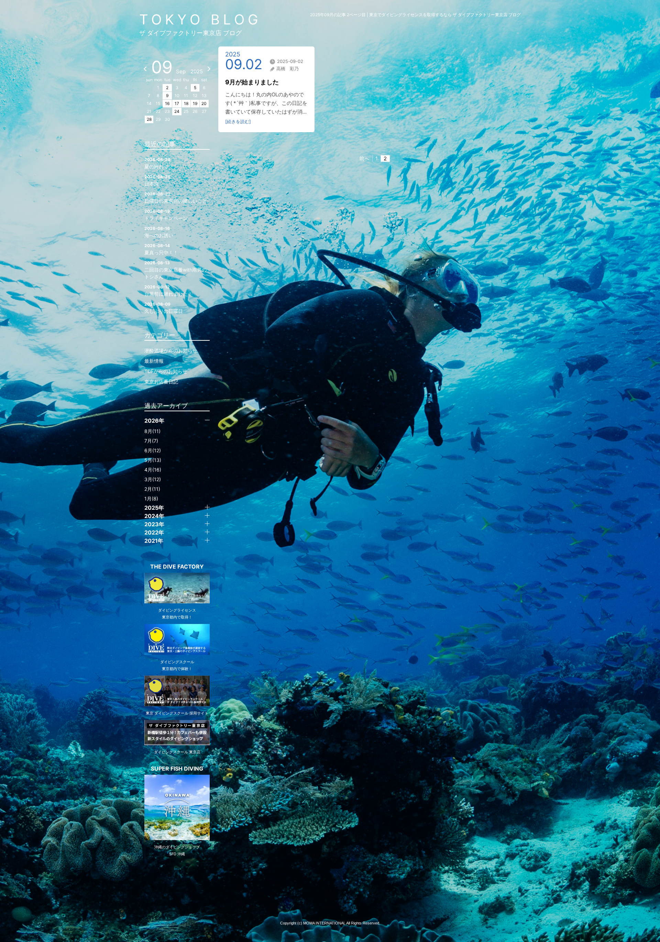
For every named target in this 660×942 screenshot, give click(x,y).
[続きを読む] (238, 121)
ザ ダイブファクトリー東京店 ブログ (190, 32)
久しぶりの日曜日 (163, 307)
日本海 (157, 180)
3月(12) (152, 479)
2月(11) (152, 489)
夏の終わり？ (158, 163)
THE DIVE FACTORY (177, 566)
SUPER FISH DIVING (177, 768)
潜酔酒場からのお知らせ (170, 350)
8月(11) (152, 431)
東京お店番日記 (161, 381)
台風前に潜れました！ (168, 290)
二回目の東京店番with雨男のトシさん (175, 269)
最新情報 (154, 361)
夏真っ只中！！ (161, 249)
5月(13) (152, 460)
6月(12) (152, 450)
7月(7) (151, 441)
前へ (364, 158)
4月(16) (152, 470)
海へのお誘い (158, 232)
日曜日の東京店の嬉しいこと (175, 197)
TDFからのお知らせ (165, 371)
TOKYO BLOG (200, 19)
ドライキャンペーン (166, 215)
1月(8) (151, 498)
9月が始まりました (252, 82)
